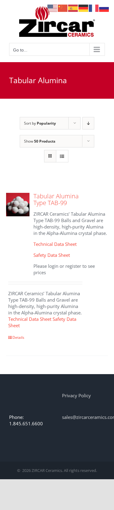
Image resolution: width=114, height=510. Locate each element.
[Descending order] (88, 123)
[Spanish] (73, 8)
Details (18, 337)
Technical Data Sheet (55, 244)
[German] (83, 8)
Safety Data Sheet (51, 255)
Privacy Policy (76, 395)
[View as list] (62, 156)
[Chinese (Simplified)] (63, 8)
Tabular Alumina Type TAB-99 (56, 199)
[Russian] (104, 8)
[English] (52, 8)
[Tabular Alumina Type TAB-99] (17, 204)
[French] (94, 8)
